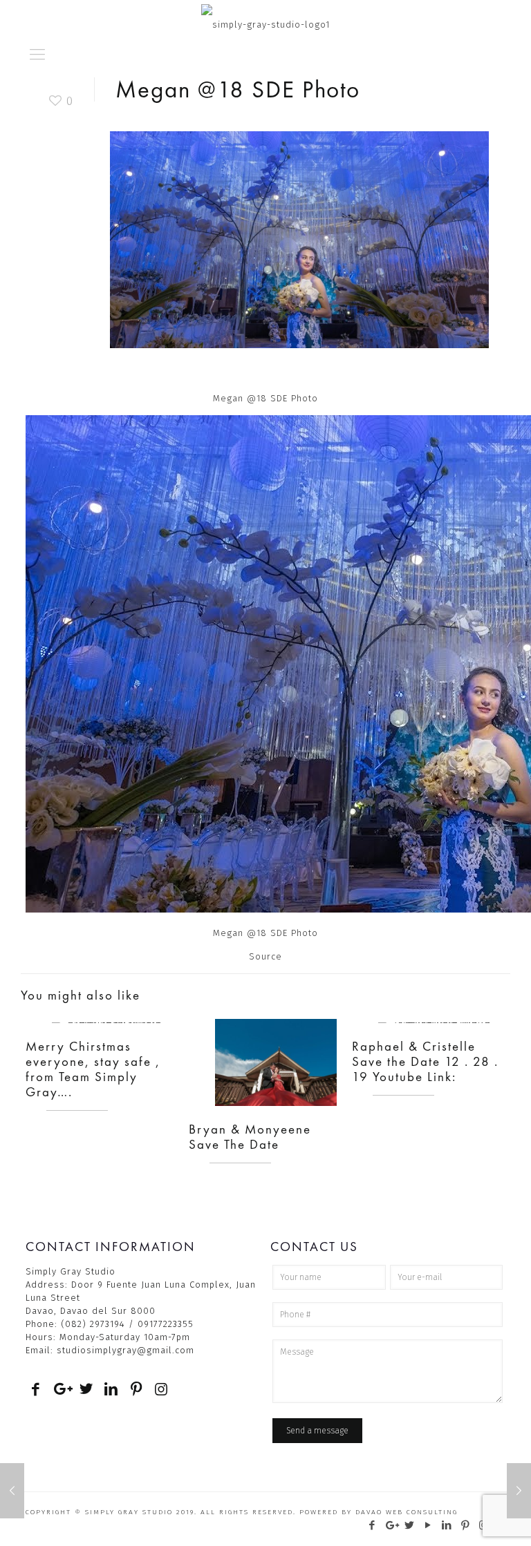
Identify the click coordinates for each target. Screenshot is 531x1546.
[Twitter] (409, 1525)
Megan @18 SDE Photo (265, 933)
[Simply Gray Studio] (265, 17)
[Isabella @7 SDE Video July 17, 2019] (12, 1490)
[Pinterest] (465, 1525)
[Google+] (391, 1525)
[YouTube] (428, 1525)
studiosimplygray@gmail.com (125, 1350)
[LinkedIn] (447, 1525)
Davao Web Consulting (406, 1512)
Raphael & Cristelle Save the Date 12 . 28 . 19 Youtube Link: (425, 1061)
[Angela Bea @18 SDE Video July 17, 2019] (519, 1490)
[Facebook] (372, 1525)
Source (265, 956)
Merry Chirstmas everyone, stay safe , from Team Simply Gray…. (93, 1069)
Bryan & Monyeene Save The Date (250, 1136)
